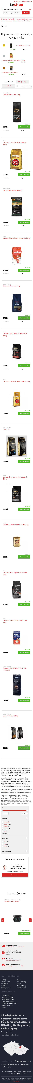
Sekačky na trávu (6, 988)
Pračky (18, 980)
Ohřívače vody (5, 982)
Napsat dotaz (15, 875)
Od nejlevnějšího (22, 82)
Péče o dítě (8, 803)
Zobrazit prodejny (6, 1032)
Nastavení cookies (7, 1005)
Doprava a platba (7, 995)
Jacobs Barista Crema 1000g (9, 72)
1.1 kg (6, 846)
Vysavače (24, 798)
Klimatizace (4, 984)
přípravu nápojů (13, 800)
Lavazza (7, 829)
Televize (18, 984)
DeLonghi (7, 824)
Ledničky (3, 980)
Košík (30, 1)
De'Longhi (7, 822)
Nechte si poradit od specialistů (14, 966)
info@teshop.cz (14, 1065)
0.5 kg (6, 842)
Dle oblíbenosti (8, 82)
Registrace (25, 1)
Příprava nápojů (20, 19)
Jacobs (6, 826)
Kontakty (4, 1007)
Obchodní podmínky (8, 1001)
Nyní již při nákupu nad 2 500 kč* (15, 947)
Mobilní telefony (21, 986)
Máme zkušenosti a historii (13, 960)
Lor (5, 831)
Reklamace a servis (7, 997)
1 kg (6, 844)
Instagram (9, 1067)
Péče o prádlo (16, 803)
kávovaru (3, 791)
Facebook (26, 1065)
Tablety (3, 986)
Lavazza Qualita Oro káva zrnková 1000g (13, 60)
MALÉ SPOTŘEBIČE (9, 19)
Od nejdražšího (8, 86)
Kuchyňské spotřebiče (13, 801)
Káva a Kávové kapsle (19, 21)
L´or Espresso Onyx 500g (23, 45)
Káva (28, 21)
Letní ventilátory (21, 982)
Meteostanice (24, 801)
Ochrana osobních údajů (9, 1003)
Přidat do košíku (24, 127)
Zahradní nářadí (21, 988)
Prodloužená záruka (8, 999)
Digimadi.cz (16, 1081)
